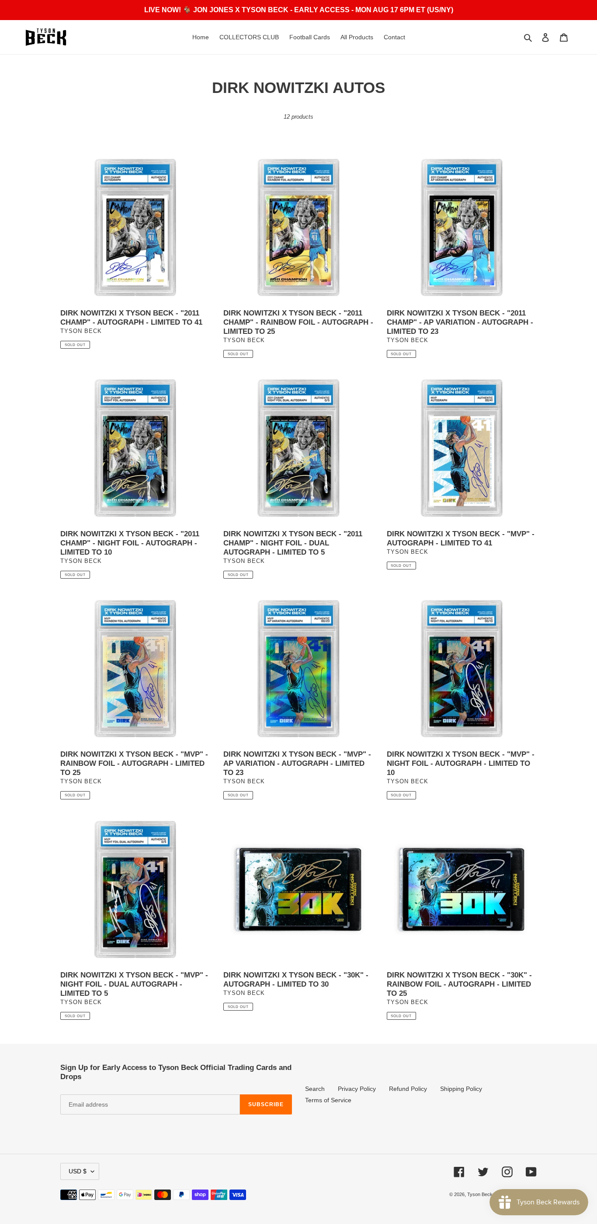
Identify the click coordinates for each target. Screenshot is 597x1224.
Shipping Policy (461, 1088)
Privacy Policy (357, 1088)
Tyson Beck (480, 1194)
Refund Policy (408, 1088)
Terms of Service (328, 1100)
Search (315, 1088)
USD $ (78, 1171)
